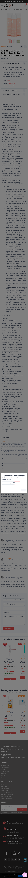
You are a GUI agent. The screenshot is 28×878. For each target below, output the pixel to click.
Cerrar (23, 489)
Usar (17, 483)
